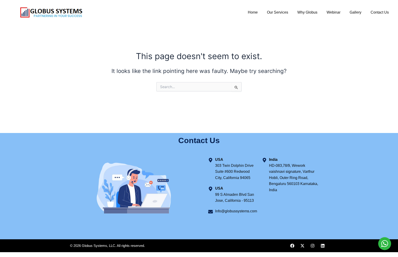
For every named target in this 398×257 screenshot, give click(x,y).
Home (253, 12)
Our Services (277, 12)
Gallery (355, 12)
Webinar (333, 12)
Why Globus (307, 12)
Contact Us (380, 12)
